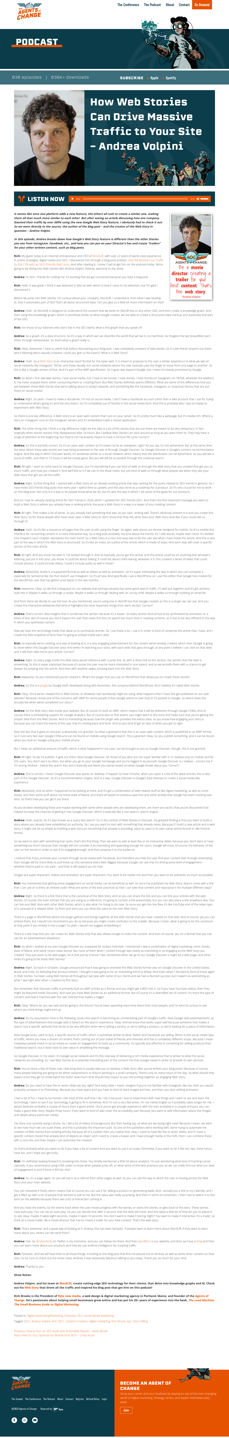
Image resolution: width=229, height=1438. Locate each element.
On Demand (202, 5)
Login (104, 1399)
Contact (184, 5)
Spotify (171, 78)
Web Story (46, 361)
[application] (140, 199)
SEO (80, 1315)
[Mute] (198, 198)
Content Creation (77, 1321)
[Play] (72, 198)
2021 (27, 1321)
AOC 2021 (58, 1321)
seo (129, 1321)
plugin (44, 685)
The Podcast (152, 5)
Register (80, 1399)
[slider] (204, 198)
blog (199, 1241)
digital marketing (99, 1321)
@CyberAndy (44, 1241)
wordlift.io (144, 1241)
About (170, 5)
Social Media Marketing (99, 1315)
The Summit (17, 1399)
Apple (154, 78)
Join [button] (126, 1410)
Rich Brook (118, 1321)
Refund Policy (93, 1399)
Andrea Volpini (40, 1321)
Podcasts (70, 1315)
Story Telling (140, 1321)
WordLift (98, 256)
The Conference (128, 5)
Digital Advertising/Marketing (45, 1315)
